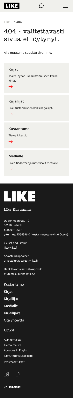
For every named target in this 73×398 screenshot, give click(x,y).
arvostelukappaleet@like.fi (21, 261)
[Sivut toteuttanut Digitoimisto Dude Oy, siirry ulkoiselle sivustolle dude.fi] (12, 387)
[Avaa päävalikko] (66, 6)
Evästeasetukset (14, 362)
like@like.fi (11, 248)
